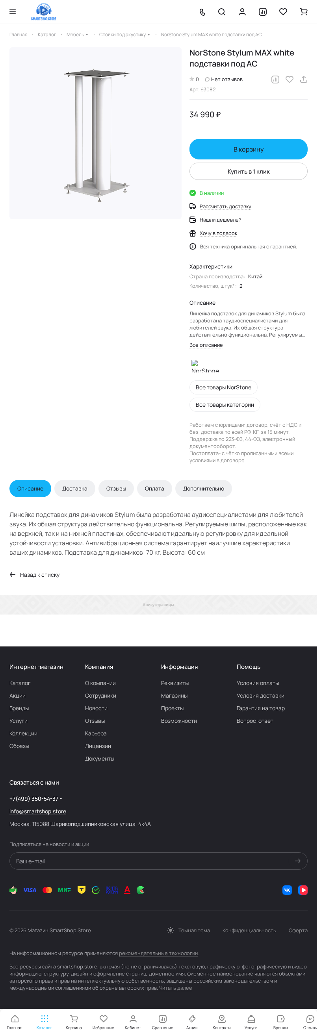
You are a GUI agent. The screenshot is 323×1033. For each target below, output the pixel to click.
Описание (30, 488)
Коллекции (23, 733)
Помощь (248, 667)
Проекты (172, 708)
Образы (19, 746)
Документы (99, 758)
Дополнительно (203, 488)
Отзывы (116, 488)
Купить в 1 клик (249, 171)
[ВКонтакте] (287, 890)
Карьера (96, 733)
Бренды (19, 708)
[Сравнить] (275, 79)
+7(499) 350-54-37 (33, 798)
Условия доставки (260, 695)
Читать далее (175, 987)
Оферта (298, 930)
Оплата (154, 488)
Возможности (179, 720)
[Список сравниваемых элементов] (263, 12)
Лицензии (98, 746)
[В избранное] (289, 79)
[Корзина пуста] (304, 12)
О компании (100, 683)
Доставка (74, 488)
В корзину (249, 149)
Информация (179, 667)
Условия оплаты (258, 683)
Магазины (174, 695)
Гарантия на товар (261, 708)
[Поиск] (222, 12)
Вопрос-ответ (255, 720)
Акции (17, 695)
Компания (99, 667)
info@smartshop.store (37, 811)
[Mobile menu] (13, 12)
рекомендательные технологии (158, 953)
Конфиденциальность (249, 930)
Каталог (20, 683)
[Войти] (242, 12)
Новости (96, 708)
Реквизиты (175, 683)
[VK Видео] (303, 890)
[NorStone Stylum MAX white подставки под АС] (95, 133)
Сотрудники (100, 695)
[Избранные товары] (283, 12)
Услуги (18, 720)
